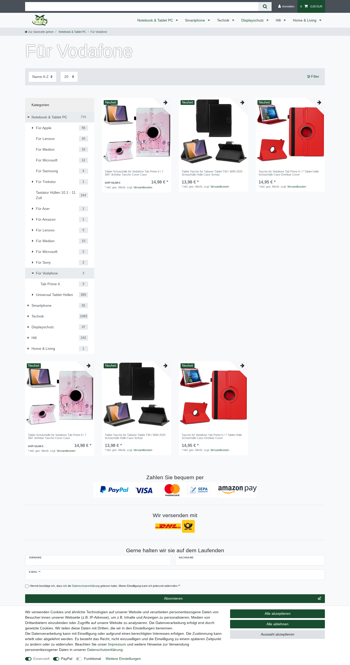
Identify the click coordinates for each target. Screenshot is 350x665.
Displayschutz (253, 20)
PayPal (66, 659)
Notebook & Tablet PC (155, 20)
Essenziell (41, 659)
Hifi (279, 20)
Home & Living (305, 20)
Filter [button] (315, 76)
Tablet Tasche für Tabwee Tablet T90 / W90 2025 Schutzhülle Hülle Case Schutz (212, 173)
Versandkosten (142, 187)
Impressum (117, 644)
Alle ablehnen (277, 624)
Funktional (92, 659)
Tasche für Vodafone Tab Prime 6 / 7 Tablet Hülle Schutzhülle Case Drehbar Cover (289, 173)
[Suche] (264, 6)
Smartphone (195, 20)
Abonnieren (173, 598)
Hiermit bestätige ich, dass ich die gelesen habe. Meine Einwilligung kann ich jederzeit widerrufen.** (105, 585)
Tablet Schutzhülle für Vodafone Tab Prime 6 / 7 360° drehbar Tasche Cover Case (134, 173)
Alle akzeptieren (278, 613)
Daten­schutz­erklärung (105, 650)
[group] (136, 132)
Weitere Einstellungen (123, 659)
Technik (223, 20)
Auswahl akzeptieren (277, 634)
